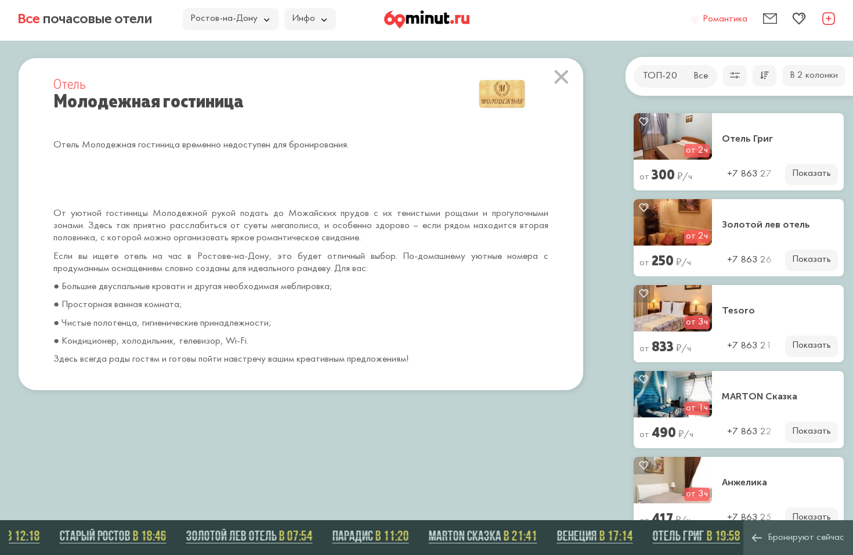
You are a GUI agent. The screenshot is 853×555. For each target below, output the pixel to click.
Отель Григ (747, 138)
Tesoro (738, 310)
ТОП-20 (660, 76)
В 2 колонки (814, 75)
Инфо (303, 18)
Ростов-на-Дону (224, 18)
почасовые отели (84, 18)
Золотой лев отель (766, 224)
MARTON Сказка (759, 396)
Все (700, 76)
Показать (811, 173)
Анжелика (744, 482)
